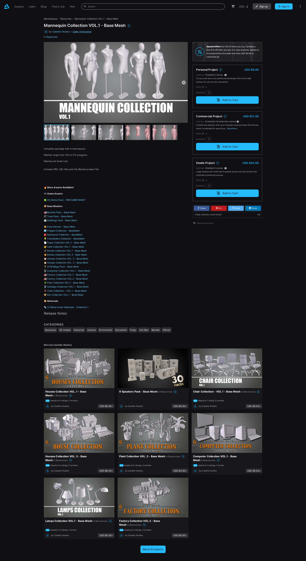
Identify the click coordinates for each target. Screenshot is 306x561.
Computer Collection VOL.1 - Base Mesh (68, 270)
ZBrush (166, 330)
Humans (91, 330)
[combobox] (153, 6)
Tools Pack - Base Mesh (60, 216)
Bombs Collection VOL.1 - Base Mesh (67, 250)
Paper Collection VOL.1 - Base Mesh (66, 242)
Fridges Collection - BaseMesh (63, 230)
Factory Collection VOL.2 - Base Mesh (67, 278)
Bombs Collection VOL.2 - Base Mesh (67, 254)
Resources (52, 36)
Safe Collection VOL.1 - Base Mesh (65, 246)
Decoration (121, 330)
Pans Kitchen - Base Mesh (61, 226)
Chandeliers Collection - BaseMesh (65, 238)
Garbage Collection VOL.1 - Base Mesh (68, 286)
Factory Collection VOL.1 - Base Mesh (67, 274)
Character (79, 330)
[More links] (300, 6)
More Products (153, 549)
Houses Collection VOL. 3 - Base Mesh (67, 262)
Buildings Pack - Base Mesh (62, 220)
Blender (156, 330)
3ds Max (143, 330)
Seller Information (82, 31)
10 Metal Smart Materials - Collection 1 (67, 307)
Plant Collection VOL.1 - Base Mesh (66, 282)
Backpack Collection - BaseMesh (64, 234)
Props (133, 330)
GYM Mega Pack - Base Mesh (63, 266)
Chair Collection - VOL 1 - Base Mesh (67, 290)
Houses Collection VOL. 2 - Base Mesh (67, 258)
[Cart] (233, 6)
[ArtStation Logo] (6, 6)
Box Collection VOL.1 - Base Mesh (65, 294)
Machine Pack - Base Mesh (61, 212)
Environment (105, 330)
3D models (65, 330)
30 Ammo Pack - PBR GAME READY (66, 200)
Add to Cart (230, 100)
